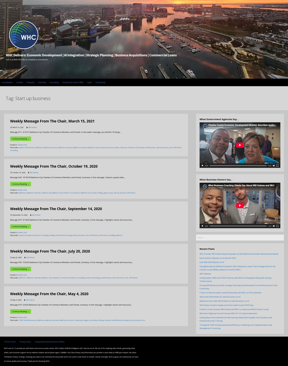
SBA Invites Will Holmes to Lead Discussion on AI (220, 297)
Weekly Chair (22, 145)
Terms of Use (10, 342)
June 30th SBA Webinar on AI (212, 262)
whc (171, 147)
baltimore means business (97, 147)
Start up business (162, 147)
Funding (100, 193)
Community (100, 82)
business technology (92, 278)
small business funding (64, 235)
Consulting (54, 82)
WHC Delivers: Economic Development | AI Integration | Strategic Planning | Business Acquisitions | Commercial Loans (91, 55)
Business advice (113, 147)
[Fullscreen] (277, 165)
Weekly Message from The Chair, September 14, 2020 (56, 208)
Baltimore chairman (34, 193)
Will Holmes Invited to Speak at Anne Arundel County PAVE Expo (227, 305)
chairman (123, 147)
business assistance (26, 235)
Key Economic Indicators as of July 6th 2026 (218, 258)
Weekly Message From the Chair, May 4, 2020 (49, 293)
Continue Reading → (20, 139)
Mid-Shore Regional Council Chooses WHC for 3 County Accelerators (228, 313)
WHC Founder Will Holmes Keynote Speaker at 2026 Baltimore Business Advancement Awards (239, 254)
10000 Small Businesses (27, 320)
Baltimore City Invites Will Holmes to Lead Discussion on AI (224, 301)
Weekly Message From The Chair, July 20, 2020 (50, 251)
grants (106, 193)
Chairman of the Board (136, 147)
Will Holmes (32, 127)
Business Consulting (41, 235)
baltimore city (46, 193)
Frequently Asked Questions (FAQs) (49, 342)
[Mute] (274, 165)
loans (111, 193)
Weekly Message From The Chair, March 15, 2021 (52, 121)
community (93, 320)
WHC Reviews (205, 274)
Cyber (89, 82)
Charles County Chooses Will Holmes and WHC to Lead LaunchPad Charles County (234, 309)
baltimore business (50, 147)
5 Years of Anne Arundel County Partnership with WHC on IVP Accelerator (231, 292)
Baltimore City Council (88, 193)
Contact (19, 82)
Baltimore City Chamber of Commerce (66, 193)
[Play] (202, 165)
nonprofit (107, 320)
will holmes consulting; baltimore (111, 235)
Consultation (7, 82)
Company (30, 82)
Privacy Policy (25, 342)
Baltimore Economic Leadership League (74, 320)
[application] (240, 145)
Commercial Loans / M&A (72, 82)
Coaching (42, 82)
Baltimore (39, 147)
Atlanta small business (27, 147)
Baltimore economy (80, 147)
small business (150, 147)
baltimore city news (65, 147)
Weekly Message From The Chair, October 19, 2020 (54, 166)
